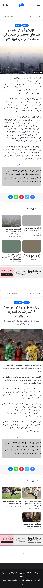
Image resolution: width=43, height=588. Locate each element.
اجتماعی (25, 25)
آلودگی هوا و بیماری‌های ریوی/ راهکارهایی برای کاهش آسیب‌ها (13, 231)
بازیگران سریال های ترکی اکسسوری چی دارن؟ (22, 174)
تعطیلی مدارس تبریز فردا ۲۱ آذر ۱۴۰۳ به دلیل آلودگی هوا (32, 255)
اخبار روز (31, 16)
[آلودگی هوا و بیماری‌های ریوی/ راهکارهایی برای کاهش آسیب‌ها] (11, 221)
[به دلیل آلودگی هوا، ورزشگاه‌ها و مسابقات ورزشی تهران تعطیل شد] (11, 246)
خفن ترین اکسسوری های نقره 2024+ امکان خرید (21, 170)
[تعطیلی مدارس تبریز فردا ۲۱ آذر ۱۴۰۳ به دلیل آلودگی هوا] (31, 246)
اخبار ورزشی (29, 580)
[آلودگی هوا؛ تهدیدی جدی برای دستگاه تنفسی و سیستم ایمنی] (31, 220)
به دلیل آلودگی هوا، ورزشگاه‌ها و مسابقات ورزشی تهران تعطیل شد (11, 256)
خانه (37, 16)
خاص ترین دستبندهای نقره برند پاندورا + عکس (22, 177)
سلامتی (14, 580)
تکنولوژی (21, 580)
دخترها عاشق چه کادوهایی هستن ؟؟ (26, 181)
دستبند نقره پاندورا (21, 165)
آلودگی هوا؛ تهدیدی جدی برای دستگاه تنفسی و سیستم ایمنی (31, 230)
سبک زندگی (7, 580)
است (28, 131)
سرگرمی (21, 584)
